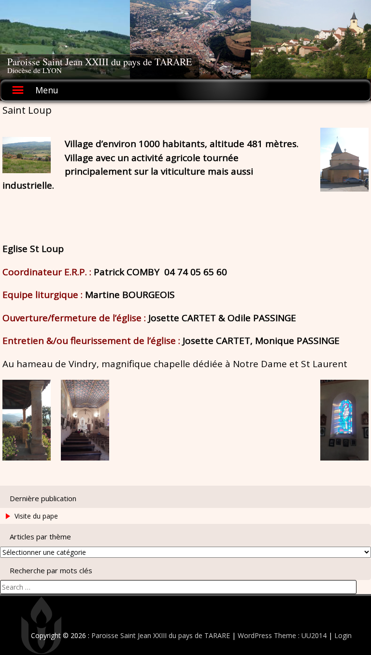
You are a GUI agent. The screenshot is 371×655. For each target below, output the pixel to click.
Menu (46, 90)
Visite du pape (36, 516)
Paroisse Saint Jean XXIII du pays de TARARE (99, 61)
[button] (344, 160)
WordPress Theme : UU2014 (282, 635)
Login (343, 635)
